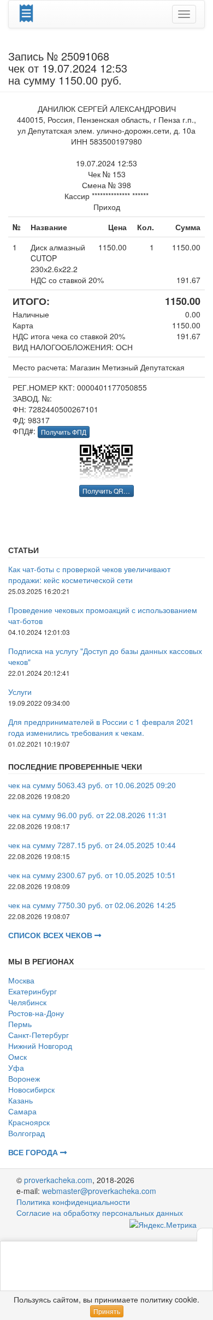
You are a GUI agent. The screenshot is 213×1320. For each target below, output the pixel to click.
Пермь (20, 1023)
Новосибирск (31, 1089)
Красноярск (29, 1122)
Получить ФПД (63, 431)
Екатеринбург (32, 991)
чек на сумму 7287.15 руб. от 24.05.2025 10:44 (92, 844)
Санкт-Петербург (38, 1034)
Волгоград (26, 1132)
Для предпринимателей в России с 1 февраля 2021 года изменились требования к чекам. (101, 727)
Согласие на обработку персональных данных (99, 1212)
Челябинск (27, 1002)
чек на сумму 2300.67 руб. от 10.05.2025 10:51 (92, 874)
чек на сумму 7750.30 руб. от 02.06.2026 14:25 (92, 904)
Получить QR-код (108, 490)
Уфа (16, 1067)
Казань (20, 1100)
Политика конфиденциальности (73, 1201)
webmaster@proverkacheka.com (99, 1190)
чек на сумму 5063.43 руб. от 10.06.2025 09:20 (92, 784)
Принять (106, 1311)
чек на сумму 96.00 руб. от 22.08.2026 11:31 (87, 814)
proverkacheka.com (58, 1179)
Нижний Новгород (40, 1045)
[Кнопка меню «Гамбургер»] (184, 14)
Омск (17, 1056)
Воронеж (24, 1078)
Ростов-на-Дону (36, 1012)
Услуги (20, 691)
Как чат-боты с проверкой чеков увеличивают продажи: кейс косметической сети (89, 574)
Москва (21, 980)
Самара (22, 1111)
